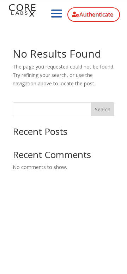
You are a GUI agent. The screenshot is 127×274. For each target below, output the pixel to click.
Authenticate (96, 14)
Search (102, 109)
